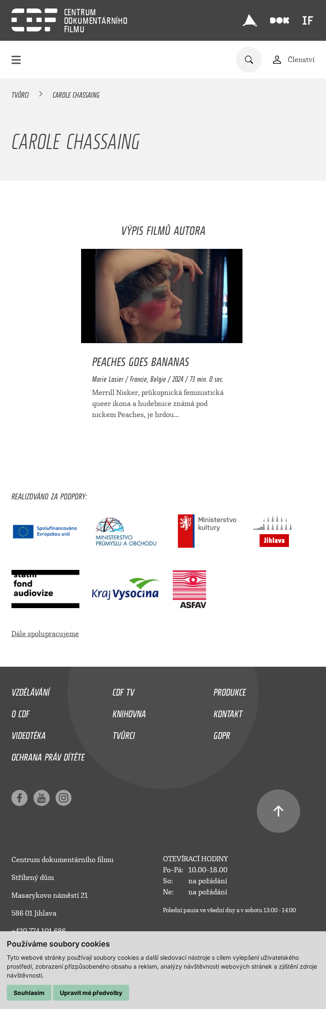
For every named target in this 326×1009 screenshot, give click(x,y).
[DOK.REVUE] (279, 20)
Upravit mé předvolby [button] (91, 992)
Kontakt (228, 712)
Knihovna (129, 712)
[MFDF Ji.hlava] (250, 20)
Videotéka (28, 733)
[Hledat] (249, 60)
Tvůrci (20, 93)
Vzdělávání (30, 690)
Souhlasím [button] (29, 992)
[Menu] (16, 60)
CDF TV (123, 690)
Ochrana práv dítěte (47, 755)
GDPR (222, 733)
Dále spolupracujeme (45, 634)
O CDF (20, 712)
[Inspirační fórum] (308, 20)
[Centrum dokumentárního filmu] (34, 19)
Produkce (230, 690)
